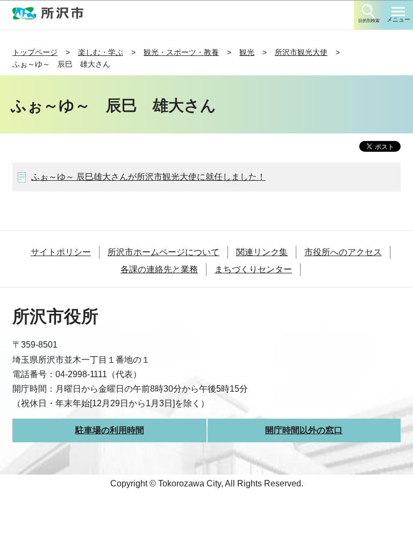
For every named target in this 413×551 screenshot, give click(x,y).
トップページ (35, 52)
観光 (246, 52)
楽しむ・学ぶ (100, 52)
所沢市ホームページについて (163, 252)
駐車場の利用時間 (109, 430)
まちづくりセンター (253, 269)
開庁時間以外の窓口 (304, 430)
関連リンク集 (262, 252)
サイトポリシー (61, 252)
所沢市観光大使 (301, 52)
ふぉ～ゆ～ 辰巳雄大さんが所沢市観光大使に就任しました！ (148, 176)
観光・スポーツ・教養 (181, 52)
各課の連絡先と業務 (159, 269)
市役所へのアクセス (343, 252)
